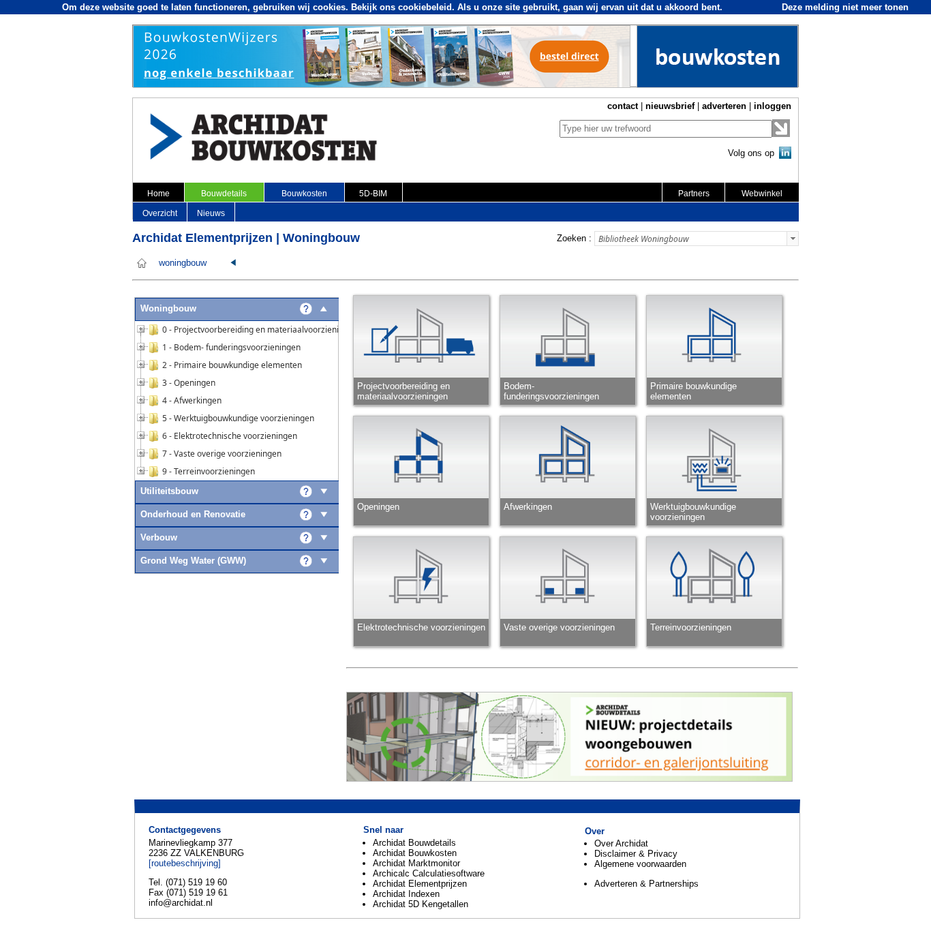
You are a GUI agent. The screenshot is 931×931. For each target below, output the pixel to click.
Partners (693, 193)
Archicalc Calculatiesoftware (429, 873)
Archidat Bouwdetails (414, 843)
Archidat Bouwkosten (415, 853)
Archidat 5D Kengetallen (420, 904)
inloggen (772, 106)
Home (158, 193)
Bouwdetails (224, 193)
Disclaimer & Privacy (635, 854)
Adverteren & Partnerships (646, 884)
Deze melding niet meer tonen (845, 7)
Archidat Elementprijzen (420, 884)
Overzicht (159, 213)
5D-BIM (373, 193)
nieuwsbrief (670, 106)
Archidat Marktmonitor (416, 863)
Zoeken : (574, 238)
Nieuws (211, 213)
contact (622, 106)
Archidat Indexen (406, 894)
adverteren (724, 106)
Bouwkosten (304, 193)
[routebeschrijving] (185, 863)
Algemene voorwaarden (640, 864)
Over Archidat (621, 843)
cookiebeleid (425, 7)
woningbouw (183, 263)
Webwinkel (762, 193)
